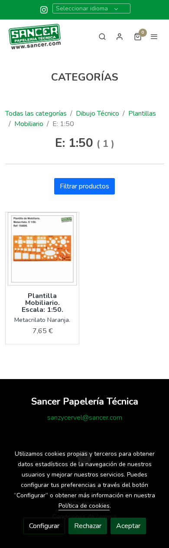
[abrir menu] (154, 36)
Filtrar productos (84, 186)
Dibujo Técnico (97, 113)
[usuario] (119, 36)
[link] (35, 36)
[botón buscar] (102, 36)
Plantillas (142, 113)
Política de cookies (84, 506)
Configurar (44, 526)
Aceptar (128, 526)
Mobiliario (28, 124)
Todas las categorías (36, 113)
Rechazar (87, 526)
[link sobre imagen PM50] (42, 248)
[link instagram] (44, 9)
